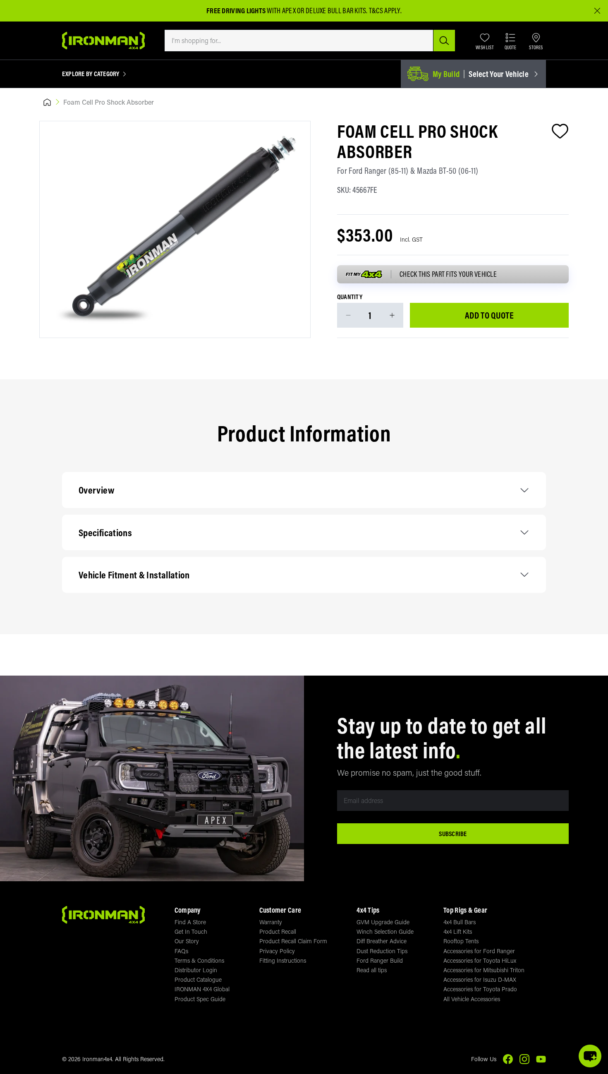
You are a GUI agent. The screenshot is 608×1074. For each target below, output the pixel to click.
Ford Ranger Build (380, 960)
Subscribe (453, 833)
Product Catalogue (198, 979)
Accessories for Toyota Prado (480, 989)
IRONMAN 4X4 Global (202, 989)
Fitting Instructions (282, 960)
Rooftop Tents (461, 941)
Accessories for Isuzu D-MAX (479, 979)
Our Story (187, 941)
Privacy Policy (277, 951)
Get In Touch (191, 931)
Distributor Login (196, 970)
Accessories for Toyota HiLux (479, 960)
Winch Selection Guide (385, 931)
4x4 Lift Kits (457, 931)
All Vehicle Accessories (471, 999)
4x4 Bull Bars (459, 922)
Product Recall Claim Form (293, 941)
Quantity (349, 297)
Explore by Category (91, 74)
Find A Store (190, 922)
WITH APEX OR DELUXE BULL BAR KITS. (287, 10)
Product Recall (277, 931)
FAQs (181, 951)
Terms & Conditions (199, 960)
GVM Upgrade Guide (383, 922)
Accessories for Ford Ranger (479, 951)
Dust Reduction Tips (382, 951)
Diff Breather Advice (382, 941)
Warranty (270, 922)
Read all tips (372, 970)
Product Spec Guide (200, 999)
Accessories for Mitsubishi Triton (483, 970)
